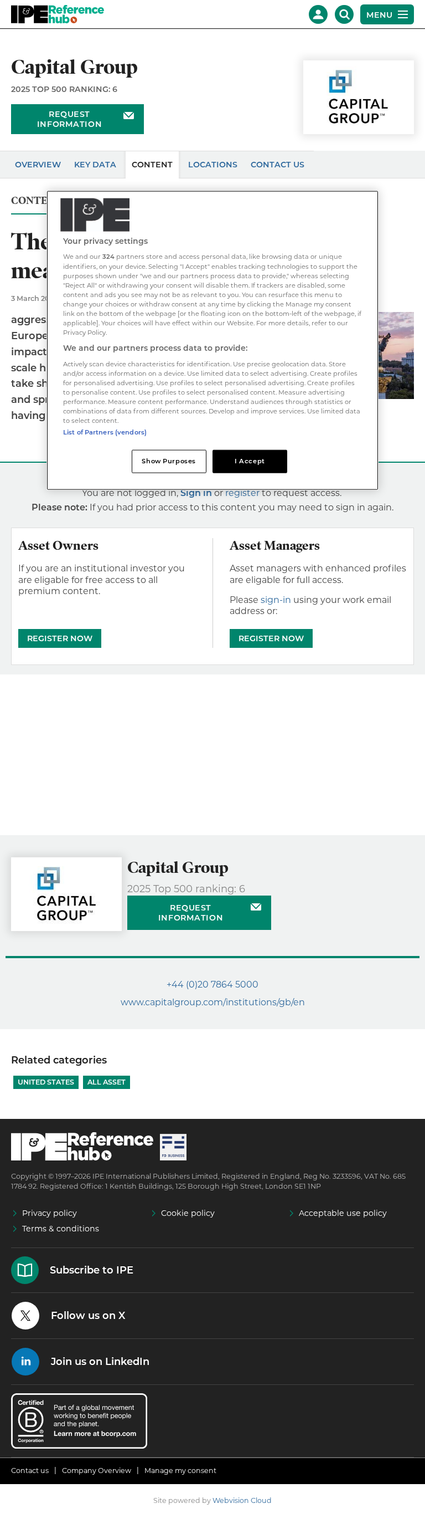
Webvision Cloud (242, 1500)
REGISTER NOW (59, 638)
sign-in (276, 600)
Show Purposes (168, 461)
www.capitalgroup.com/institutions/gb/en (213, 1002)
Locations (212, 165)
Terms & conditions (60, 1229)
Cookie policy (188, 1213)
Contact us (30, 1470)
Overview (38, 165)
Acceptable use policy (343, 1213)
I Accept (250, 461)
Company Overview (96, 1470)
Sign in (196, 493)
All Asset (106, 1082)
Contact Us (277, 165)
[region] (212, 340)
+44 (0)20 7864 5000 (212, 984)
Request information (69, 119)
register (242, 493)
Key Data (95, 165)
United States (46, 1082)
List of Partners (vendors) (105, 432)
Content (152, 165)
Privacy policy (49, 1213)
